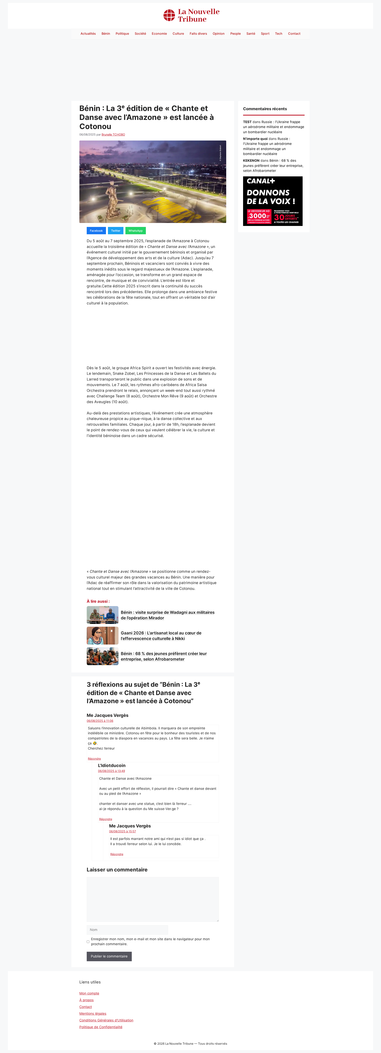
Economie (159, 33)
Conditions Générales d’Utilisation (106, 1020)
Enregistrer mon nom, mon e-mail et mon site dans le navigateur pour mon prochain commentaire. (150, 941)
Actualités (88, 33)
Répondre (94, 758)
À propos (86, 1000)
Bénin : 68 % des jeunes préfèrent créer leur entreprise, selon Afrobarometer (273, 166)
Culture (178, 33)
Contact (294, 33)
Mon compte (89, 993)
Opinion (219, 33)
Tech (278, 33)
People (235, 33)
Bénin (106, 33)
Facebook (96, 230)
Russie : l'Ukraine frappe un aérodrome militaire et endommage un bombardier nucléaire (273, 127)
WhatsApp (136, 230)
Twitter (115, 230)
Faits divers (198, 33)
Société (140, 33)
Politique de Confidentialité (100, 1027)
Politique (122, 33)
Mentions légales (92, 1014)
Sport (265, 33)
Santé (250, 33)
